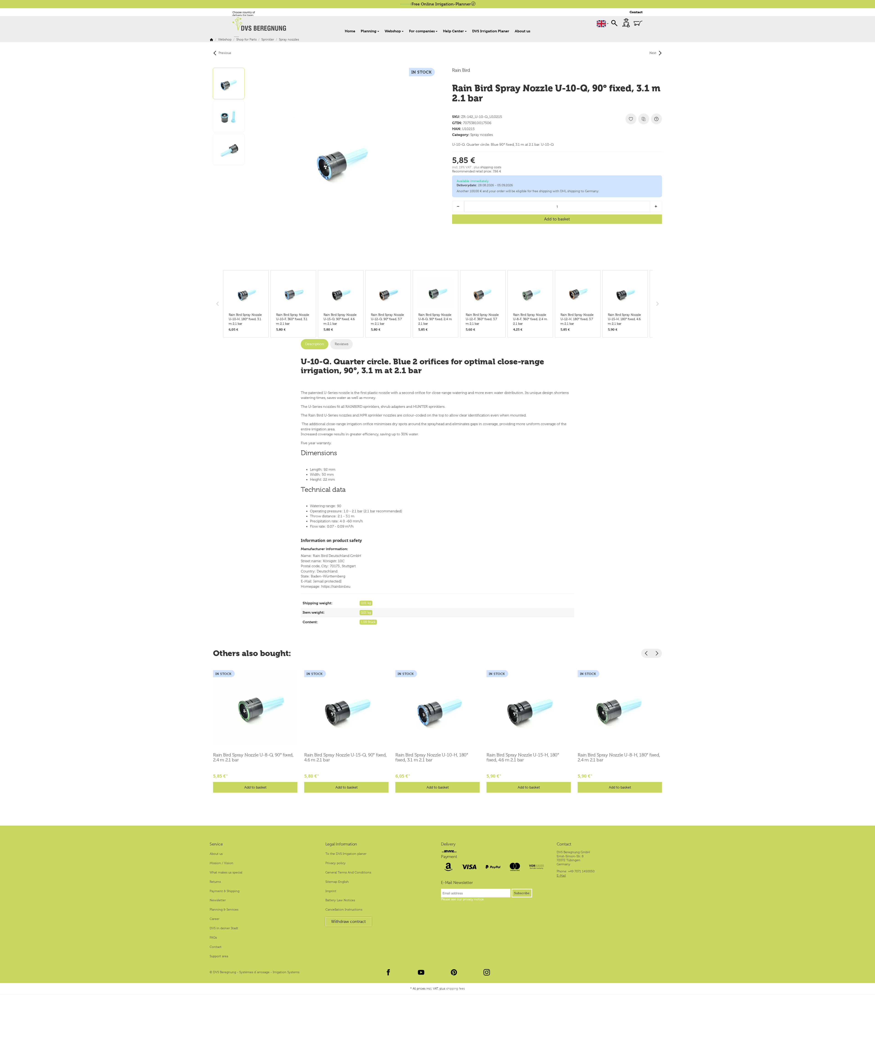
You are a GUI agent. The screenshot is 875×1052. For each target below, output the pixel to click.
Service (216, 844)
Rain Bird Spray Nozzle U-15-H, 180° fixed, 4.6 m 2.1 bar (522, 758)
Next (652, 53)
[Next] (656, 653)
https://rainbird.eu (335, 587)
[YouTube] (421, 972)
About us (522, 31)
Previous (225, 53)
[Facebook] (388, 972)
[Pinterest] (454, 972)
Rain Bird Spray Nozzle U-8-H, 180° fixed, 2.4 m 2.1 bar (619, 758)
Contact (636, 12)
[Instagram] (486, 972)
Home (350, 31)
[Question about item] (656, 118)
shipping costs (490, 167)
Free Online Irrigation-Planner (441, 4)
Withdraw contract (348, 921)
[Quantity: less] (458, 206)
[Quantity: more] (656, 206)
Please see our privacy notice (462, 899)
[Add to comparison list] (643, 118)
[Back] (646, 653)
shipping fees (455, 989)
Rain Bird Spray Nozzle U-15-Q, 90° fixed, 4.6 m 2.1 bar (345, 758)
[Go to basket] (638, 23)
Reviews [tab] (341, 344)
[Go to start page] (261, 24)
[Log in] (626, 22)
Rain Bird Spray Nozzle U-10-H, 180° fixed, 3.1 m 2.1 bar (431, 758)
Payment (449, 857)
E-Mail (561, 875)
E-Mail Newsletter (457, 883)
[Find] (614, 22)
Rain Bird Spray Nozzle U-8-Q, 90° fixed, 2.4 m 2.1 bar (253, 758)
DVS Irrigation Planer (490, 31)
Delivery (448, 844)
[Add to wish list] (630, 118)
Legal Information (341, 844)
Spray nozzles (481, 135)
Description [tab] (314, 344)
